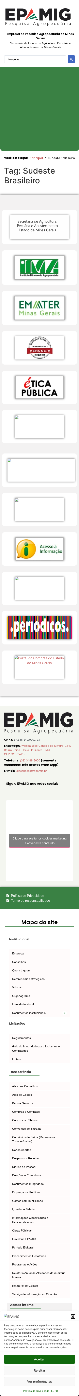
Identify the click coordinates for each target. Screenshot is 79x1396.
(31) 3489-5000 (30, 760)
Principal (36, 158)
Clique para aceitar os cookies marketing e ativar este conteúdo (40, 841)
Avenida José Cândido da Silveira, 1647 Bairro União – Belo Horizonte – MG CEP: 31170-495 (38, 750)
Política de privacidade (36, 1390)
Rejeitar (39, 1370)
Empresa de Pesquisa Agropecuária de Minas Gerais (40, 36)
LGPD (54, 1390)
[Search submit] (71, 59)
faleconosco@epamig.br (31, 770)
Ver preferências (39, 1381)
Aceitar (39, 1359)
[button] (73, 1317)
